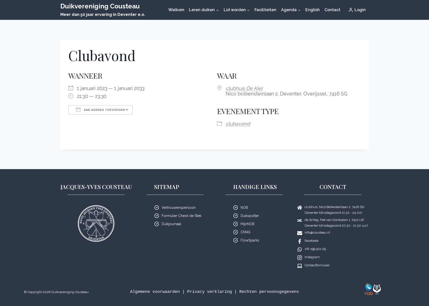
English (312, 9)
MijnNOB (247, 224)
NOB (244, 208)
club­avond (238, 124)
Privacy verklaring (209, 291)
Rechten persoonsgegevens (269, 291)
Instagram (312, 257)
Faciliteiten (265, 9)
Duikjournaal (171, 224)
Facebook (312, 241)
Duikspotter (250, 216)
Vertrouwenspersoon (179, 208)
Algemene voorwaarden (155, 291)
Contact (332, 9)
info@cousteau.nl (317, 232)
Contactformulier (317, 265)
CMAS (245, 232)
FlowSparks (250, 240)
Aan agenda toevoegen (104, 110)
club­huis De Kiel (244, 88)
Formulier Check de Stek (181, 216)
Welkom (176, 9)
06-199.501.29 (315, 249)
